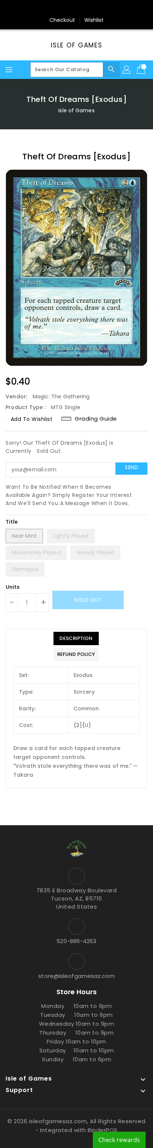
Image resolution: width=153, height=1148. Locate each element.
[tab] (76, 638)
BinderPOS (103, 1130)
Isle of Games (76, 45)
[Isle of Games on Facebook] (48, 8)
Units (13, 587)
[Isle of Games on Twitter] (62, 8)
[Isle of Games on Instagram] (76, 8)
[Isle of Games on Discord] (104, 8)
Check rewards (119, 1140)
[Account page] (127, 69)
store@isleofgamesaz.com (76, 976)
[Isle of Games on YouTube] (90, 8)
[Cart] (141, 69)
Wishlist (94, 20)
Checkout (62, 20)
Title (12, 521)
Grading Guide (96, 418)
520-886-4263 (76, 941)
